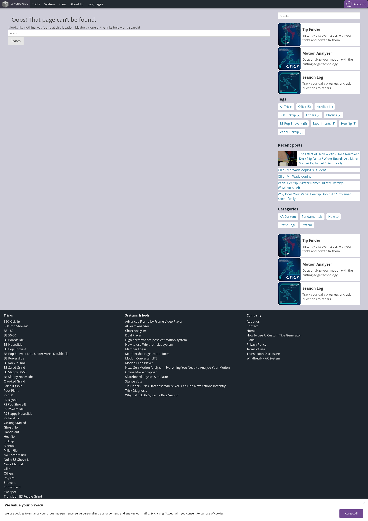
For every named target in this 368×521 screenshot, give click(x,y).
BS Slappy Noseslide (18, 377)
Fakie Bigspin (13, 386)
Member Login (135, 349)
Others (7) (313, 115)
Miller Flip (11, 450)
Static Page (288, 225)
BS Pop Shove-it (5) (293, 123)
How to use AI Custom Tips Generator (274, 335)
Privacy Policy (256, 344)
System (306, 225)
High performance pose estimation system (156, 340)
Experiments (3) (324, 123)
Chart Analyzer (135, 331)
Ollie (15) (304, 107)
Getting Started (15, 423)
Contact (252, 326)
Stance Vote (133, 381)
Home (251, 331)
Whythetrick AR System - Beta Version (152, 395)
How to (333, 216)
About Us (77, 4)
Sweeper (10, 492)
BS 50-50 (10, 335)
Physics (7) (333, 115)
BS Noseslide (13, 344)
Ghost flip (11, 427)
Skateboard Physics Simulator (146, 377)
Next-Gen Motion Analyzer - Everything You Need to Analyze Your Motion (177, 367)
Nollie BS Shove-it (16, 460)
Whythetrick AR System (263, 358)
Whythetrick (19, 4)
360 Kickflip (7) (290, 115)
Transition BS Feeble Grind (23, 496)
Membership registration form (147, 354)
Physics (9, 478)
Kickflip (9, 441)
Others (9, 473)
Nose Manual (13, 464)
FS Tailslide (11, 418)
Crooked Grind (14, 381)
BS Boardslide (14, 340)
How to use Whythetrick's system (149, 344)
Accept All (351, 513)
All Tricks (286, 107)
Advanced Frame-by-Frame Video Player (154, 321)
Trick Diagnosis (136, 390)
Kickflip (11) (324, 107)
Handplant (11, 432)
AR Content (288, 216)
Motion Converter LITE (141, 358)
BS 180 (8, 331)
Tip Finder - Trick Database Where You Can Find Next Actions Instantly (175, 386)
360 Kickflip (12, 321)
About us (253, 321)
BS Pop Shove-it (15, 349)
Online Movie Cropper (141, 372)
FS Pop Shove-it (15, 404)
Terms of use (256, 349)
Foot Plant (11, 390)
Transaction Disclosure (263, 354)
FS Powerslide (14, 409)
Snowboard (12, 487)
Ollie (7, 469)
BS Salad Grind (14, 367)
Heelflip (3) (348, 123)
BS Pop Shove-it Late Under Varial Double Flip (36, 354)
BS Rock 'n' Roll (14, 363)
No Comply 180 (15, 455)
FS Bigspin (11, 400)
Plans (63, 4)
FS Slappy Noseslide (18, 413)
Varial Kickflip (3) (291, 132)
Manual (9, 446)
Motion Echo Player (139, 363)
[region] (184, 510)
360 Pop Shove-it (16, 326)
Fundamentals (312, 216)
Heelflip (9, 436)
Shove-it (10, 483)
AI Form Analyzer (137, 326)
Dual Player (133, 335)
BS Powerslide (14, 358)
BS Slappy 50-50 (15, 372)
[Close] (364, 502)
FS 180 (8, 395)
